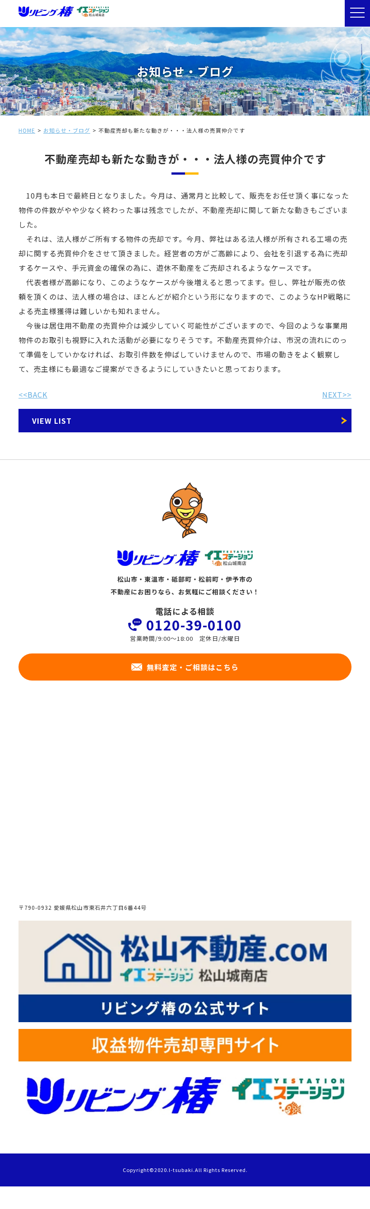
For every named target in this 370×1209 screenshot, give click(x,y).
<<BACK (32, 394)
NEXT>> (337, 394)
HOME (26, 130)
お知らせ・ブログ (66, 130)
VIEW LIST (52, 420)
